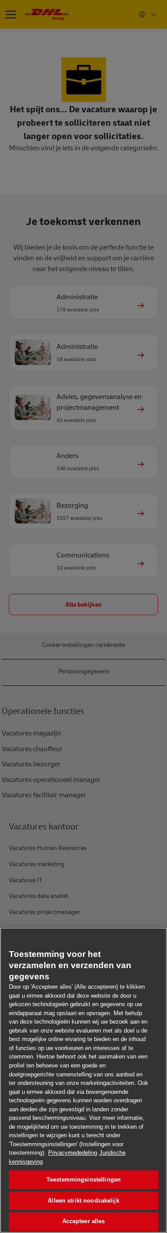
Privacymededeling (72, 1152)
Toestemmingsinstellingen (83, 1179)
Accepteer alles (83, 1221)
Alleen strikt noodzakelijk (83, 1200)
